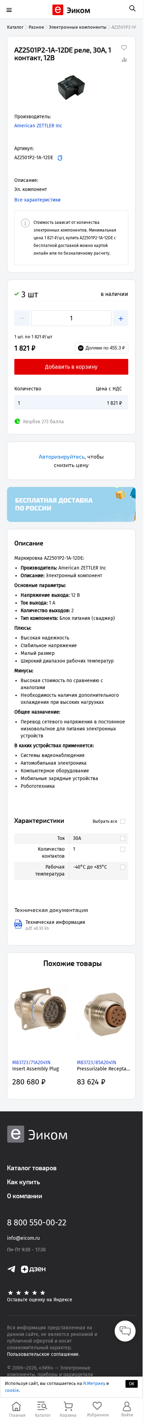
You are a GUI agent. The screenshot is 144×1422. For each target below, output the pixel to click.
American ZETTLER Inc (38, 126)
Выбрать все (105, 821)
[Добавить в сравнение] (124, 59)
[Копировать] (60, 158)
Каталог (15, 27)
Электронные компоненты (78, 27)
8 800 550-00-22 (36, 1223)
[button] (71, 88)
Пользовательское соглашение (43, 1354)
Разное (36, 27)
